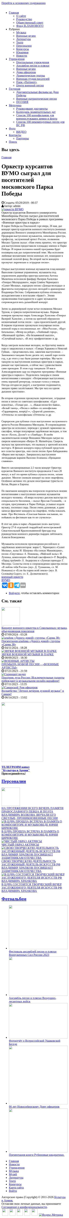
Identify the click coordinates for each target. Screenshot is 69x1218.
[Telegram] (34, 1214)
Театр (19, 42)
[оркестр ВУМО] (12, 209)
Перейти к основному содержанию (23, 3)
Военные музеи (26, 35)
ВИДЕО (21, 131)
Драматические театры (30, 75)
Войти (13, 1190)
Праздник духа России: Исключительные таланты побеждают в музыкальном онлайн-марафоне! (32, 679)
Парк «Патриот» (26, 82)
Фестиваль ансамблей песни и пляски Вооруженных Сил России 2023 (32, 953)
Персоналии (24, 45)
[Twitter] (12, 1214)
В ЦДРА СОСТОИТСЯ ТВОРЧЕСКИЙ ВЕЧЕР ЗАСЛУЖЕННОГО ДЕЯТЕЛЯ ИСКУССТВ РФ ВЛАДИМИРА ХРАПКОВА (31, 888)
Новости (21, 55)
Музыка (21, 32)
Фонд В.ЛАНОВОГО (29, 25)
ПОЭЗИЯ (22, 102)
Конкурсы (22, 49)
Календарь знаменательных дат (36, 112)
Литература (23, 39)
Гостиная (14, 88)
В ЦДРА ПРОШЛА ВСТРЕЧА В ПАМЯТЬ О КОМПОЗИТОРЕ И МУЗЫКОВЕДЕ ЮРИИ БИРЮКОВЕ (30, 835)
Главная (14, 12)
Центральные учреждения (32, 62)
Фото (12, 128)
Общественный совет (29, 22)
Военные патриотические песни (36, 98)
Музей (13, 1174)
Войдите (14, 593)
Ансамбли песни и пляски (32, 65)
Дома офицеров (26, 72)
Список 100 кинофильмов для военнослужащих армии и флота (36, 117)
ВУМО (5, 580)
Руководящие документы (32, 108)
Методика (15, 105)
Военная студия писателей (32, 78)
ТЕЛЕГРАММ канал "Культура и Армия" (15, 768)
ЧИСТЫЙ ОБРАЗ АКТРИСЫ (20, 844)
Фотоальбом (13, 898)
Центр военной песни (30, 85)
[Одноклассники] (20, 1214)
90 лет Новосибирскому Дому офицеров (34, 1106)
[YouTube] (27, 1214)
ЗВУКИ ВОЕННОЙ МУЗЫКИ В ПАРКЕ (27, 654)
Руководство (24, 19)
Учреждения (16, 59)
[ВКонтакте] (5, 1214)
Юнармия (22, 52)
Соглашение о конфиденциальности (24, 1207)
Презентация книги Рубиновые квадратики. (36, 1154)
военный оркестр (12, 576)
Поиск (13, 141)
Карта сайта (16, 1187)
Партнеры (22, 138)
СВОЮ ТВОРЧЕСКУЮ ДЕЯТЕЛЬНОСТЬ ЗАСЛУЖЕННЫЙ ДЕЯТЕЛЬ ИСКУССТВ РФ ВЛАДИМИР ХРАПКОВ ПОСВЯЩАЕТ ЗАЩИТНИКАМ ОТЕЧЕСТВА (30, 866)
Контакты (15, 135)
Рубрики (14, 29)
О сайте (21, 15)
